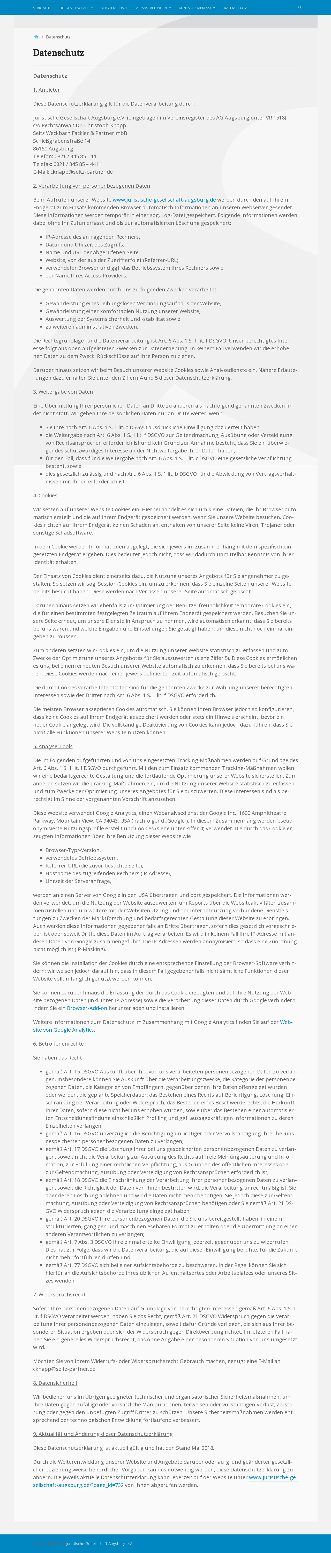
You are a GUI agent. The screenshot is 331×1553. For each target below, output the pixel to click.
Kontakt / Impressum (197, 7)
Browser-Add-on (87, 1008)
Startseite (42, 7)
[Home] (36, 37)
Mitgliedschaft (114, 7)
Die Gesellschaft (74, 7)
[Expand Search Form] (300, 7)
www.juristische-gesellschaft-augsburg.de (164, 199)
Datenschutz (235, 7)
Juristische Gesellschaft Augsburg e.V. (99, 1543)
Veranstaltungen (151, 7)
